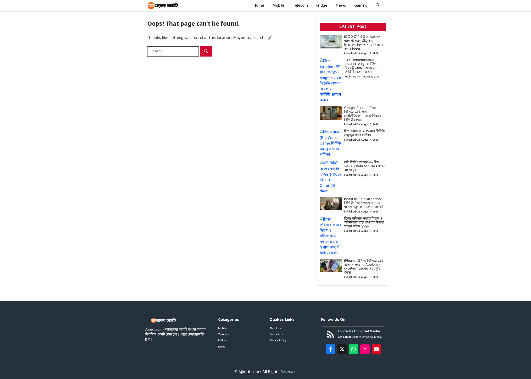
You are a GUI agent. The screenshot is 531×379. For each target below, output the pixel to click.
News (341, 5)
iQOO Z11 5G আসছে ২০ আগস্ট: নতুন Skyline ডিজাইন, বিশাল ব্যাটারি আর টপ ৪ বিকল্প (363, 43)
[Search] (206, 51)
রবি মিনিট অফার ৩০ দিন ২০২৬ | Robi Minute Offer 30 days (364, 166)
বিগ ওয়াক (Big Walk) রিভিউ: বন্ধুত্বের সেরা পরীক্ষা (364, 133)
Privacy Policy (278, 340)
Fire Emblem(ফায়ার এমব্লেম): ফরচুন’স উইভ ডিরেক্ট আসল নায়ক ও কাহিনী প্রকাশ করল (361, 66)
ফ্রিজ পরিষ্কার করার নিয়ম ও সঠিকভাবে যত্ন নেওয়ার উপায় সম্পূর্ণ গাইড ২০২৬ (364, 222)
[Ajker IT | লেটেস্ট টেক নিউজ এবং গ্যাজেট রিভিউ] (162, 5)
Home (258, 5)
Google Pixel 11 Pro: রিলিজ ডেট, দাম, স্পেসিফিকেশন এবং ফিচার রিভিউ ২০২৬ (362, 114)
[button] (378, 5)
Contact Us (276, 334)
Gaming (361, 5)
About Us (275, 328)
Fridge (321, 5)
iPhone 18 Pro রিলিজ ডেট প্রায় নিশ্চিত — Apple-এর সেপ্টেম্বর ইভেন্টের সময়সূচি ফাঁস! (363, 267)
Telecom (300, 5)
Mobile (278, 5)
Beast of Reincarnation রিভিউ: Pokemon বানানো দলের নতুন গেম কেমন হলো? (364, 203)
